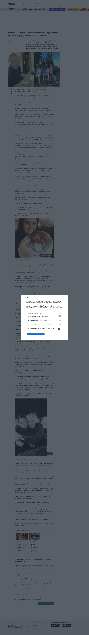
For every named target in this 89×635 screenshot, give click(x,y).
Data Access (44, 337)
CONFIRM (36, 333)
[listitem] (44, 313)
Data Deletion (37, 337)
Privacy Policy (51, 337)
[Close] (65, 297)
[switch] (59, 316)
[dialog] (44, 317)
